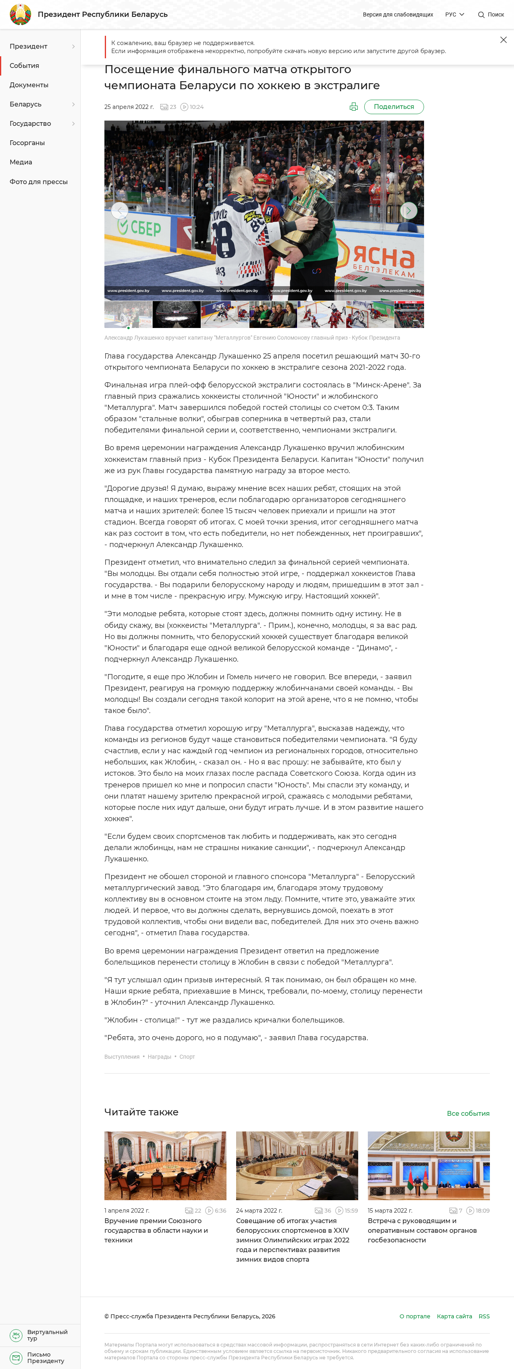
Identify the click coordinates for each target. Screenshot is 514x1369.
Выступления (122, 1056)
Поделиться (394, 107)
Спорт (187, 1056)
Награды (159, 1056)
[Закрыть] (504, 40)
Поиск (496, 14)
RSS (484, 1316)
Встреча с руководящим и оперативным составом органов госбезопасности (422, 1230)
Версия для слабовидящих (398, 14)
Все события (468, 1113)
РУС (450, 14)
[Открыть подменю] (72, 46)
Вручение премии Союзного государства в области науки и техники (156, 1230)
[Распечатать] (354, 107)
